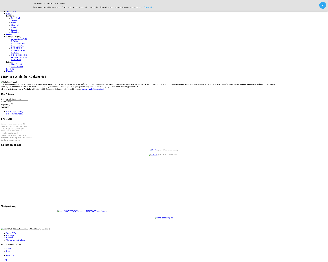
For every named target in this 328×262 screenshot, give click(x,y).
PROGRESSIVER (19, 55)
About (8, 249)
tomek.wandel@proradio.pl (93, 89)
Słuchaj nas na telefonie (15, 240)
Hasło (3, 102)
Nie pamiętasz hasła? (14, 114)
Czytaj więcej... (150, 7)
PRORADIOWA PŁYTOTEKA (18, 44)
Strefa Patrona (17, 66)
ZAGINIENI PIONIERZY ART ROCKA (19, 50)
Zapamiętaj (5, 104)
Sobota (14, 30)
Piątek (13, 27)
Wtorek (14, 20)
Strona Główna (12, 233)
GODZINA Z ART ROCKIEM (19, 58)
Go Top (4, 260)
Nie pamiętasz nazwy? (15, 111)
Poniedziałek (16, 18)
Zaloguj (4, 107)
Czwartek (15, 25)
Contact (9, 251)
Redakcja (10, 235)
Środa (13, 23)
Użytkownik (6, 99)
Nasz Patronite (17, 64)
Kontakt (9, 238)
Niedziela (15, 32)
